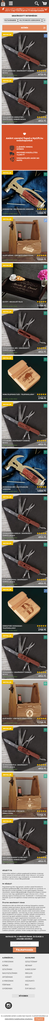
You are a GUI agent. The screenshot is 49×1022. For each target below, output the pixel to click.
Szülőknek (7, 969)
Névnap (28, 965)
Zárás (46, 10)
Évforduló (30, 988)
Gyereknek (7, 988)
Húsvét (28, 977)
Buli (27, 985)
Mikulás (28, 973)
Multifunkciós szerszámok (29, 20)
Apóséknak (7, 977)
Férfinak (6, 985)
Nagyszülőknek (9, 973)
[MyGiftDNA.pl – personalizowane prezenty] (3, 3)
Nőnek (5, 965)
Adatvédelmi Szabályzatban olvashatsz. (19, 1019)
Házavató (29, 981)
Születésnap (31, 962)
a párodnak (7, 962)
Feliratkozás (24, 949)
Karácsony (30, 969)
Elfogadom (39, 1019)
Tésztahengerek (10, 20)
